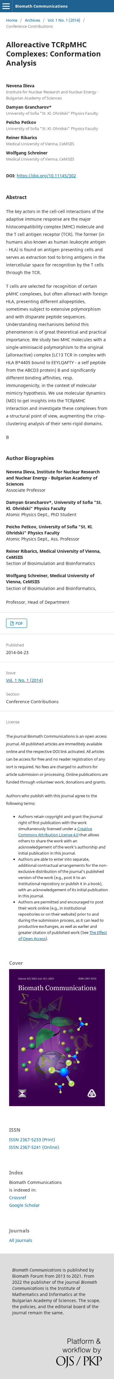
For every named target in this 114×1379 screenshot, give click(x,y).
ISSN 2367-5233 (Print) (32, 1139)
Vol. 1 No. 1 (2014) (64, 20)
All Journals (20, 1240)
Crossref (17, 1197)
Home (11, 20)
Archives (32, 20)
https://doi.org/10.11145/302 (46, 176)
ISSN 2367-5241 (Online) (34, 1147)
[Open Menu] (6, 6)
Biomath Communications (41, 6)
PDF (19, 623)
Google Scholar (24, 1205)
